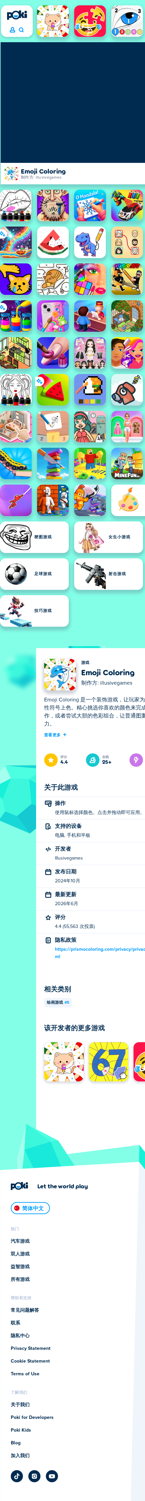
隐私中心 (20, 1335)
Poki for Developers (32, 1417)
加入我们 (20, 1455)
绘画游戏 (58, 1003)
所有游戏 (20, 1279)
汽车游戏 (20, 1241)
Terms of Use (25, 1374)
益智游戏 (20, 1266)
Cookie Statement (30, 1361)
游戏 (85, 663)
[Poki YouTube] (52, 1476)
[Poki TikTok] (17, 1476)
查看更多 (52, 734)
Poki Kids (21, 1430)
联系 (15, 1323)
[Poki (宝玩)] (17, 15)
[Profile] (12, 30)
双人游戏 (20, 1254)
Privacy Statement (31, 1348)
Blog (16, 1443)
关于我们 (20, 1404)
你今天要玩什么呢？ (21, 30)
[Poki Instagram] (34, 1476)
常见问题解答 (25, 1310)
